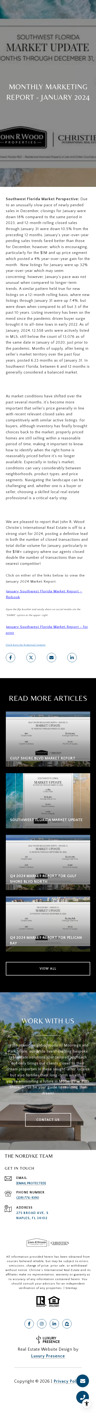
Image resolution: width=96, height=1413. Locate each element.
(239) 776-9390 (27, 1198)
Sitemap (71, 1288)
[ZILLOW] (67, 1323)
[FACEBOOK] (29, 1323)
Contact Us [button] (48, 1120)
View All (48, 969)
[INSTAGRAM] (41, 1323)
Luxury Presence (48, 1356)
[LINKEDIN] (54, 1323)
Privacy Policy (68, 1381)
